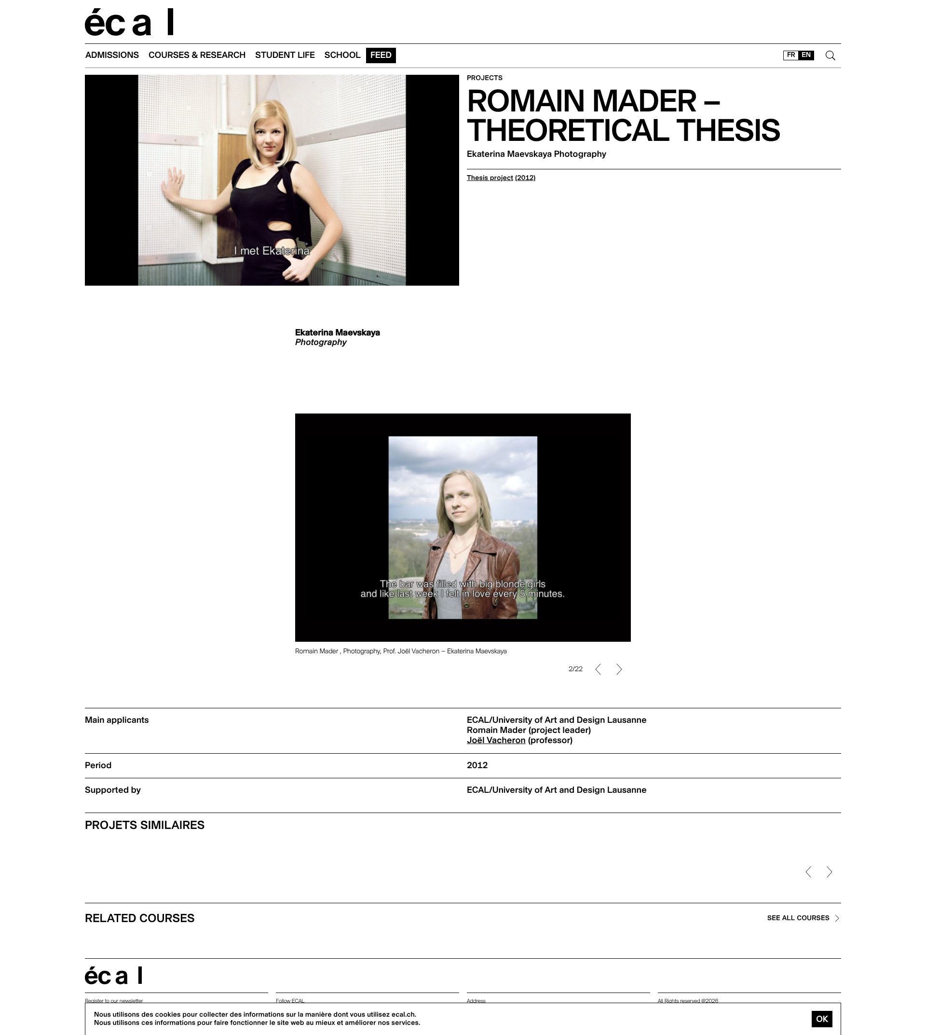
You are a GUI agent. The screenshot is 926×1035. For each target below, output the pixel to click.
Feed (381, 55)
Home (129, 22)
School (343, 55)
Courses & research (197, 55)
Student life (285, 55)
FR (791, 55)
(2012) (525, 178)
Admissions (112, 55)
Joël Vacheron (496, 740)
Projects (485, 78)
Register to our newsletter (114, 1001)
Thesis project (490, 178)
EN (806, 55)
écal (113, 975)
